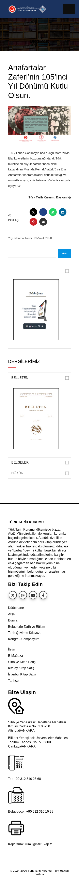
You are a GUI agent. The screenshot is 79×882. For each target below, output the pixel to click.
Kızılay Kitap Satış (21, 668)
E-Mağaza (15, 655)
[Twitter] (13, 595)
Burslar (13, 620)
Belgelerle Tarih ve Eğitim (26, 626)
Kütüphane (16, 608)
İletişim (13, 649)
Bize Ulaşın (22, 692)
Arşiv (11, 614)
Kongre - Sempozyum (23, 639)
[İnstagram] (23, 595)
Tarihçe (13, 680)
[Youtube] (33, 595)
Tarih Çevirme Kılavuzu (25, 632)
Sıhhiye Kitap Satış (21, 662)
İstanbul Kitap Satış (22, 674)
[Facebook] (43, 595)
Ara (64, 253)
